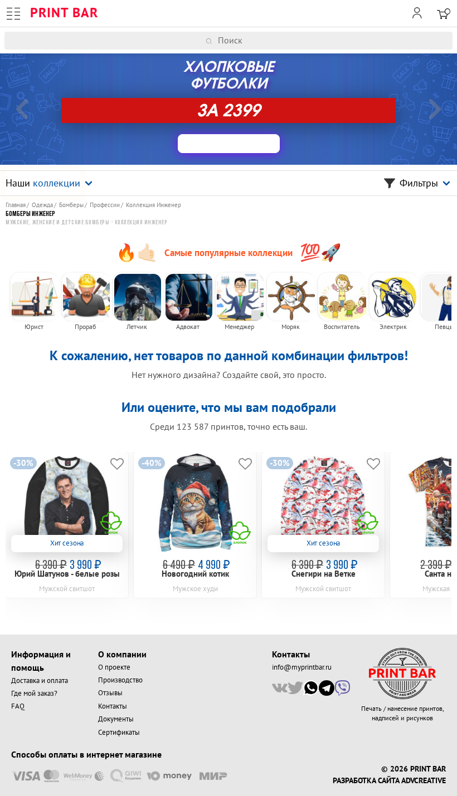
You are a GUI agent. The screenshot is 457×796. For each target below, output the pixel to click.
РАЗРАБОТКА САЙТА (366, 781)
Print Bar (64, 13)
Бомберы (71, 205)
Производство (120, 680)
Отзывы (110, 693)
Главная (16, 205)
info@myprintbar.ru (302, 667)
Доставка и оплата (39, 681)
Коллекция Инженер (153, 205)
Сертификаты (119, 732)
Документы (116, 719)
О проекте (114, 667)
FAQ (18, 706)
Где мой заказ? (34, 693)
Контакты (112, 706)
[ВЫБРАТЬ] (229, 143)
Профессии (105, 205)
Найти (450, 40)
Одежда (42, 205)
